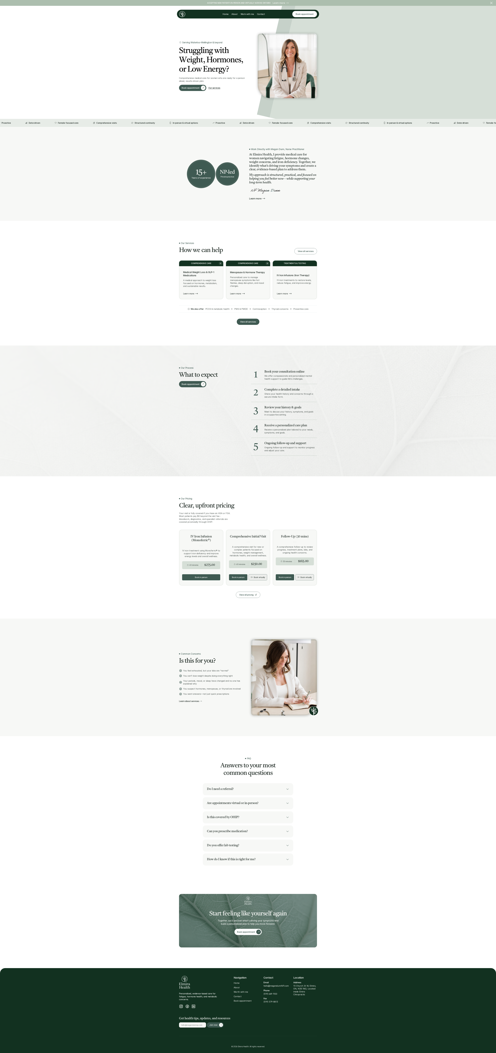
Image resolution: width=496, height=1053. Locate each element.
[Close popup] (295, 502)
